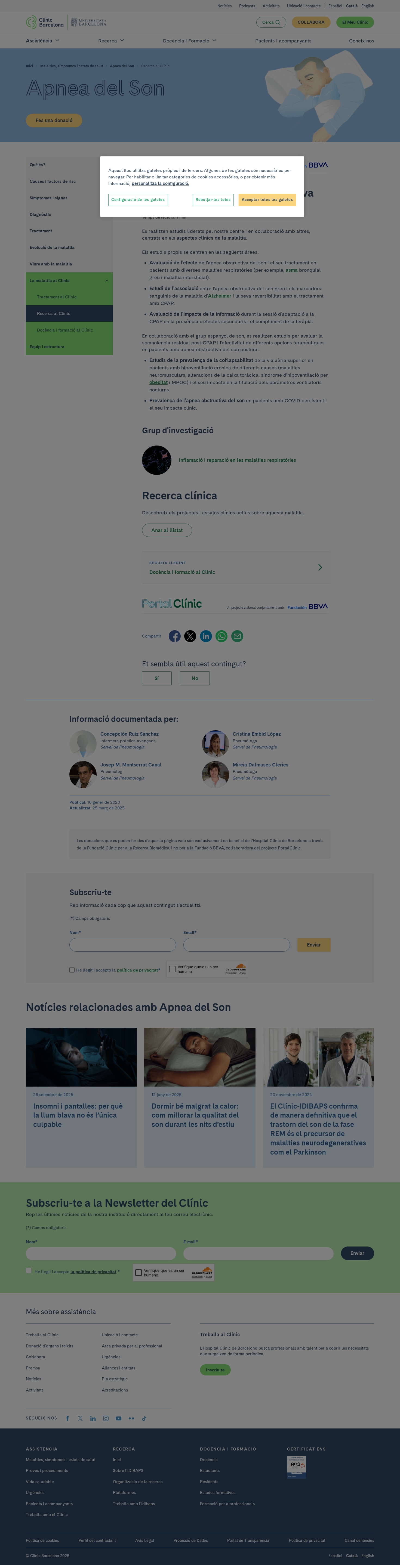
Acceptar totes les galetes (267, 199)
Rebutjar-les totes (213, 199)
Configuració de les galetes (138, 199)
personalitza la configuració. (160, 183)
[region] (202, 186)
